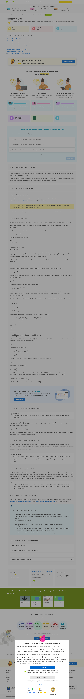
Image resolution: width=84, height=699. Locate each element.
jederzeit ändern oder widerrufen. (28, 661)
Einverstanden (42, 667)
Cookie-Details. (60, 651)
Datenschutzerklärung (48, 651)
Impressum (46, 684)
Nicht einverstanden (42, 677)
